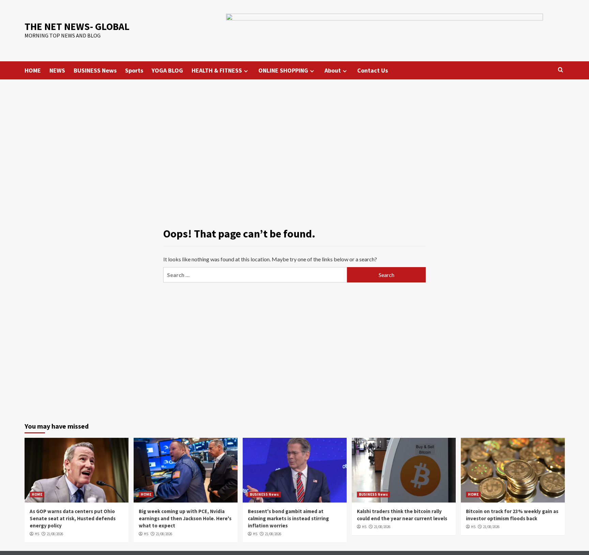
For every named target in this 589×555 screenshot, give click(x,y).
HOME (33, 70)
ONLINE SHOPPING (283, 70)
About (332, 70)
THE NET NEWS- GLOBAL (77, 26)
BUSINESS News (95, 70)
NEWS (57, 70)
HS (37, 533)
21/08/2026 (55, 533)
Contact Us (372, 70)
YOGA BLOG (167, 70)
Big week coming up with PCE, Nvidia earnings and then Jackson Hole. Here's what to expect (185, 518)
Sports (134, 70)
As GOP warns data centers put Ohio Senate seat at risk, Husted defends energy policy (73, 518)
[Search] (560, 70)
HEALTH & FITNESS (217, 70)
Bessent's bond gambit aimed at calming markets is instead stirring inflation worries (288, 518)
